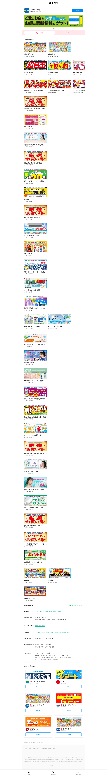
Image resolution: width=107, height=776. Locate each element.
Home (28, 774)
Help (30, 748)
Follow (78, 11)
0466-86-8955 (40, 626)
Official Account (77, 605)
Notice (25, 748)
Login (54, 748)
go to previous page (3, 3)
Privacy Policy (36, 748)
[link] (26, 10)
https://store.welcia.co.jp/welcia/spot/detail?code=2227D (53, 632)
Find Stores (53, 774)
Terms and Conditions (46, 748)
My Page (78, 774)
